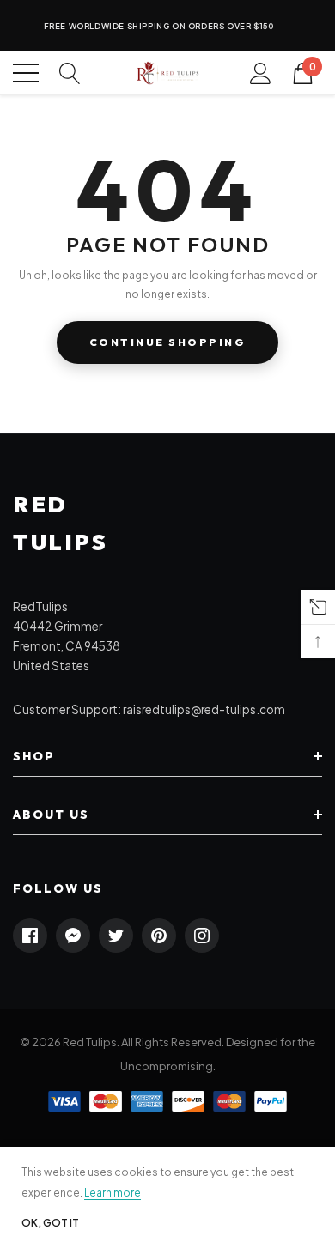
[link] (30, 935)
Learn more (112, 1192)
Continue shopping (168, 342)
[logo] (167, 73)
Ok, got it (50, 1223)
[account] (260, 72)
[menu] (26, 73)
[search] (70, 72)
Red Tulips (60, 523)
